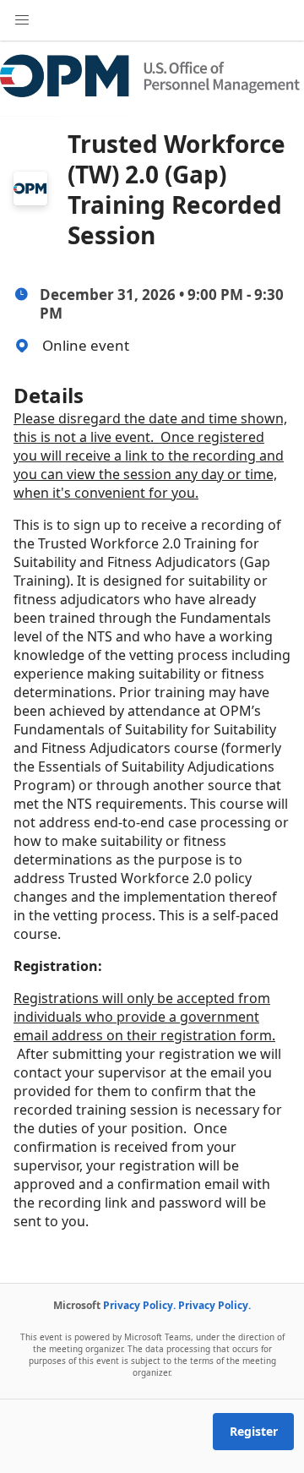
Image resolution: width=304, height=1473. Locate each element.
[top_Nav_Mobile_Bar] (21, 20)
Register (254, 1431)
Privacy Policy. (139, 1305)
